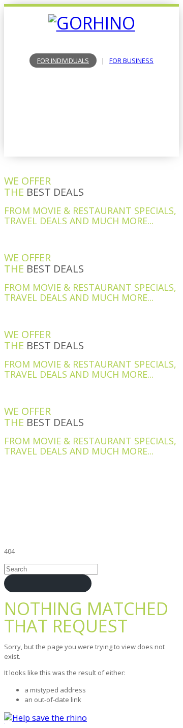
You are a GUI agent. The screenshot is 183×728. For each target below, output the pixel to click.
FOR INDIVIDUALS (63, 60)
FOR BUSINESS (131, 60)
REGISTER (91, 133)
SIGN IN (91, 118)
